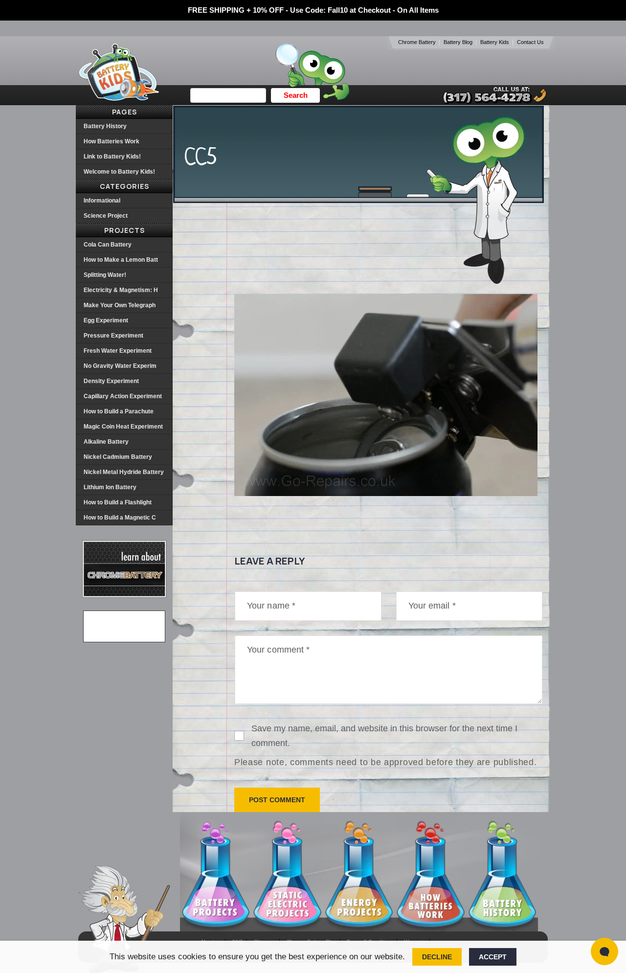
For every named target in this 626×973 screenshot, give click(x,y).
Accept (493, 957)
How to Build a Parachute (119, 411)
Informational (102, 200)
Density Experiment (111, 381)
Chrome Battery (417, 42)
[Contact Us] (485, 95)
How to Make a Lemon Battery (125, 259)
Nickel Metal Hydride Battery (124, 472)
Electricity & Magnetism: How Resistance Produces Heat (163, 290)
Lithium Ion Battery (110, 487)
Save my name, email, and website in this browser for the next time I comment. (384, 736)
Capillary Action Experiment (123, 396)
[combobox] (228, 95)
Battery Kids (494, 42)
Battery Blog (458, 42)
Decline (437, 957)
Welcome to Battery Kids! (119, 171)
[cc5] (385, 494)
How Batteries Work (111, 141)
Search (296, 95)
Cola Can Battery (108, 244)
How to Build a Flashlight (118, 502)
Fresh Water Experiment (118, 350)
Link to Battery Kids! (112, 156)
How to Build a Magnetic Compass (131, 517)
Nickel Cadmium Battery (118, 456)
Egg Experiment (106, 320)
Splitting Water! (105, 275)
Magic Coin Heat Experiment (123, 426)
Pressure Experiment (113, 335)
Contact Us (530, 42)
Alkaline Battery (106, 441)
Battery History (105, 126)
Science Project (106, 215)
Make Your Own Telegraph (120, 305)
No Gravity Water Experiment (124, 365)
